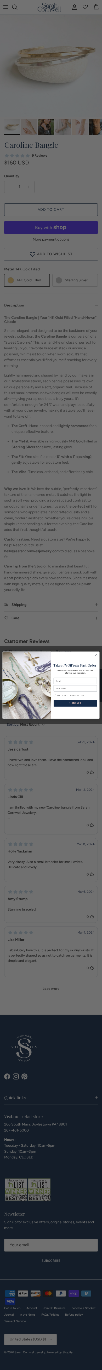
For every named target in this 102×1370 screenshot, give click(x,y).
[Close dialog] (96, 654)
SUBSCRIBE (75, 703)
